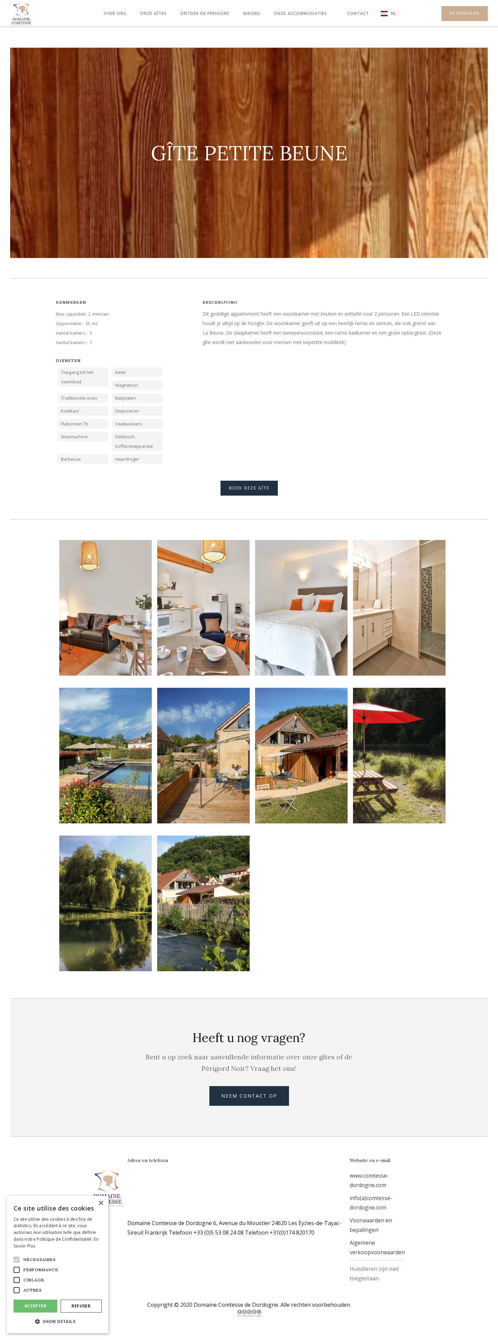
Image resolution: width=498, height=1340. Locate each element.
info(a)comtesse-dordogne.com (371, 1202)
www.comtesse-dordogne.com (369, 1180)
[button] (300, 13)
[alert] (57, 1264)
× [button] (100, 1203)
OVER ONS (115, 13)
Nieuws (251, 13)
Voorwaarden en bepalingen (371, 1225)
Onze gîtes (153, 13)
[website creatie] (249, 1313)
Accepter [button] (35, 1306)
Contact (358, 13)
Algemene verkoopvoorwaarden (377, 1247)
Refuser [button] (80, 1306)
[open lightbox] (105, 608)
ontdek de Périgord (205, 13)
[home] (21, 13)
